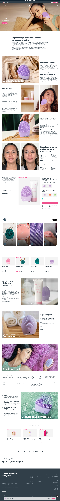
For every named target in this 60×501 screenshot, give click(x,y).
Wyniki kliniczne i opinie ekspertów (40, 451)
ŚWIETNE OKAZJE (54, 2)
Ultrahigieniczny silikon (26, 451)
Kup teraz (5, 23)
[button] (57, 496)
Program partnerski (55, 476)
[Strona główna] (30, 6)
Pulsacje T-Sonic (15, 451)
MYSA (57, 480)
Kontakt (31, 474)
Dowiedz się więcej (6, 301)
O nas (57, 474)
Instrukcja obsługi (5, 193)
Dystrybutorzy (55, 482)
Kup (53, 498)
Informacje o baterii (29, 483)
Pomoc (48, 477)
